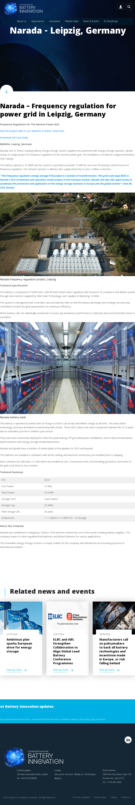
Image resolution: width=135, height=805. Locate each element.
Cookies (113, 797)
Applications (37, 21)
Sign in (120, 7)
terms (102, 719)
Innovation (54, 21)
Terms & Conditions (81, 797)
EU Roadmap (111, 21)
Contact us (125, 797)
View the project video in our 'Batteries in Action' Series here (32, 131)
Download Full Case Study (14, 138)
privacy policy (90, 719)
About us (22, 21)
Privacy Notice (100, 797)
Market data (71, 21)
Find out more (14, 670)
